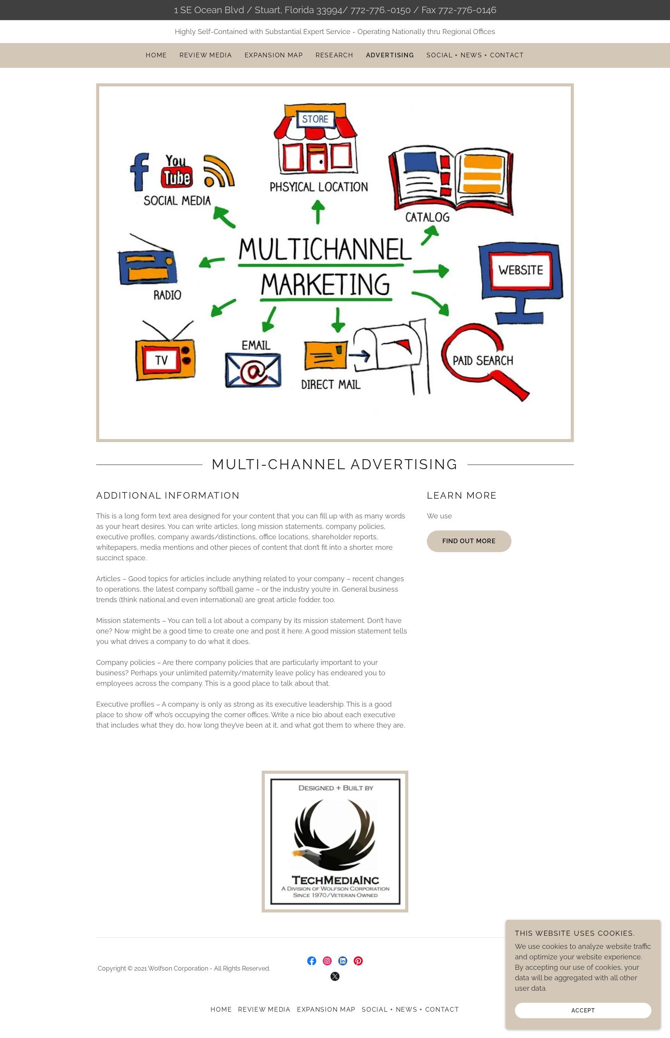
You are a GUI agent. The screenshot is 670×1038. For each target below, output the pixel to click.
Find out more (469, 541)
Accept (583, 1010)
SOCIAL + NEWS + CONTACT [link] (475, 55)
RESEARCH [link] (335, 55)
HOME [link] (156, 55)
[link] (311, 961)
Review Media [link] (206, 55)
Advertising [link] (390, 55)
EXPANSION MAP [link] (274, 55)
